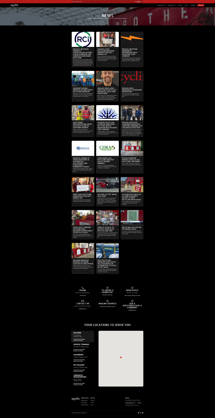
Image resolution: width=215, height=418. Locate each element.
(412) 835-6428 (78, 1)
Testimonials (93, 400)
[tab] (83, 336)
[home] (14, 5)
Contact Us (193, 5)
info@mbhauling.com (83, 308)
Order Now (200, 5)
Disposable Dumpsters (84, 404)
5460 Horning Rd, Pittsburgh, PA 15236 (132, 295)
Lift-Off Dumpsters (84, 402)
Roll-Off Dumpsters (84, 400)
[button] (162, 5)
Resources (92, 402)
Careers (186, 5)
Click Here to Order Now (107, 294)
